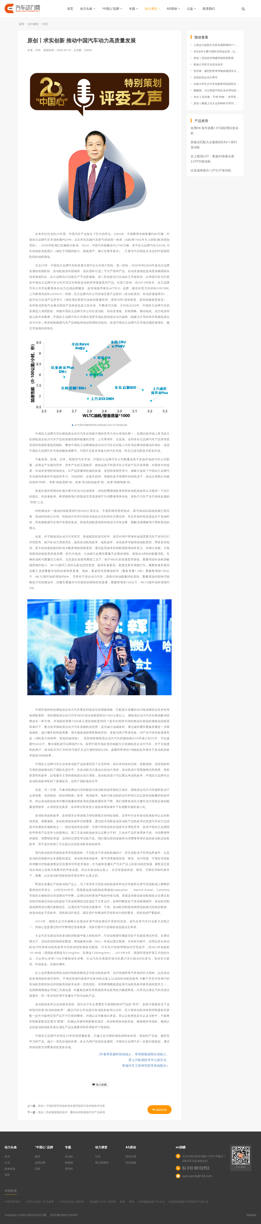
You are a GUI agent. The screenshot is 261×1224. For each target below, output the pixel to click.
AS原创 (172, 8)
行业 (7, 1162)
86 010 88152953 (195, 1168)
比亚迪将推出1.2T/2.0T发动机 (211, 170)
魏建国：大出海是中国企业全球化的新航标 (216, 90)
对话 (45, 24)
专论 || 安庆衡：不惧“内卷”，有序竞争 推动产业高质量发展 (216, 97)
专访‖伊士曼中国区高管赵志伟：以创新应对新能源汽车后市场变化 (216, 51)
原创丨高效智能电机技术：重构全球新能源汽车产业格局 (71, 1112)
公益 (190, 8)
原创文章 (131, 1156)
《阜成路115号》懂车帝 (102, 1201)
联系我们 (209, 8)
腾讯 (131, 1201)
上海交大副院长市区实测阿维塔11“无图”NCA (216, 45)
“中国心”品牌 (110, 8)
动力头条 (86, 8)
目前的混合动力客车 (206, 77)
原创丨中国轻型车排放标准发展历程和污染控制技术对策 (71, 1105)
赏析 (7, 1175)
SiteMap (251, 1215)
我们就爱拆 (102, 1162)
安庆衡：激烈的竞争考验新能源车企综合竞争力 (216, 71)
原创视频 (131, 1162)
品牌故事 (40, 1162)
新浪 (122, 1201)
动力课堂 (151, 8)
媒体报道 (10, 1168)
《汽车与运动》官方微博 (39, 1201)
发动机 (69, 1156)
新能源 (69, 1162)
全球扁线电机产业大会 (151, 1201)
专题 (132, 8)
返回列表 (161, 1109)
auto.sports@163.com (197, 1176)
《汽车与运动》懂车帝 (70, 1201)
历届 (37, 1168)
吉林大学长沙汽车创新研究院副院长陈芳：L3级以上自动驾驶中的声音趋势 (216, 84)
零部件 (69, 1168)
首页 (70, 8)
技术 (7, 1156)
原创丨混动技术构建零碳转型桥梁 (214, 58)
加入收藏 (101, 1084)
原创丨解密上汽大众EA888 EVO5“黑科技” (216, 103)
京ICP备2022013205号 (64, 1215)
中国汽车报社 (13, 1201)
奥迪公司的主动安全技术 (208, 64)
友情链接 (11, 1190)
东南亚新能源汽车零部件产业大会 (188, 1201)
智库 (37, 1156)
